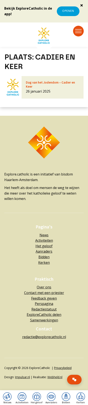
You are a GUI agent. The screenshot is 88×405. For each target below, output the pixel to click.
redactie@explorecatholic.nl (44, 336)
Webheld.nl (54, 377)
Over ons (44, 287)
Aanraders (44, 251)
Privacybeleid (63, 368)
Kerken (44, 262)
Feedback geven (44, 298)
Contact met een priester (44, 292)
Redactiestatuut (44, 309)
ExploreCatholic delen (44, 314)
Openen (68, 11)
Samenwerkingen (44, 320)
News (44, 235)
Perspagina (44, 303)
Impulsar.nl (22, 377)
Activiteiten (44, 240)
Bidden (44, 257)
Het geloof (44, 246)
